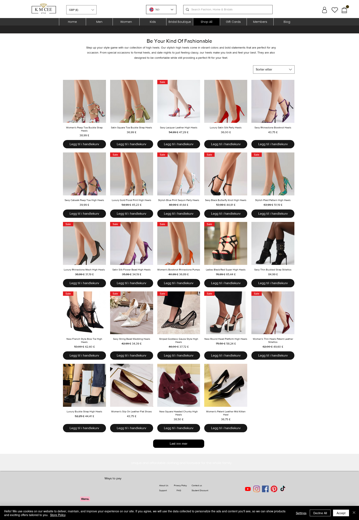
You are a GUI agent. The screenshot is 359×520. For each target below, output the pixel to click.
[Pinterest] (274, 489)
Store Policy (58, 515)
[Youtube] (248, 489)
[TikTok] (282, 489)
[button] (81, 9)
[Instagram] (256, 489)
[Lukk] (354, 513)
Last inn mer (178, 443)
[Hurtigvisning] (84, 101)
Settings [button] (301, 513)
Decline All (320, 513)
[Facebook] (265, 489)
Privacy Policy (180, 485)
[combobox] (274, 69)
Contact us (197, 485)
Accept (341, 513)
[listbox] (81, 9)
